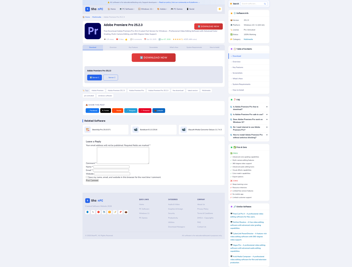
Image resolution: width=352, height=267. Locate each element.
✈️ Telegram (130, 110)
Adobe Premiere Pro (136, 90)
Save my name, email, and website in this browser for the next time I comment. (124, 177)
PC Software (144, 209)
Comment (91, 163)
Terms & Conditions (205, 213)
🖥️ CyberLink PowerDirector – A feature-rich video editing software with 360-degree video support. (248, 236)
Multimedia (96, 17)
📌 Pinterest (144, 110)
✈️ (104, 212)
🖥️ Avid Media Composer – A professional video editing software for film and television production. (248, 259)
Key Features (133, 47)
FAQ (199, 222)
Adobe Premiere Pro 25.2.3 (158, 90)
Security (171, 213)
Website (90, 173)
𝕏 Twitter (105, 110)
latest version (193, 90)
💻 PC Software (126, 9)
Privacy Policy (202, 209)
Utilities (171, 222)
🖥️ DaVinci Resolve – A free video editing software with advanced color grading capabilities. (247, 225)
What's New (174, 47)
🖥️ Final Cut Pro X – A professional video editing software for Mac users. (246, 215)
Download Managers (176, 227)
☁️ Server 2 (110, 77)
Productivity (173, 218)
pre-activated (89, 96)
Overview (113, 47)
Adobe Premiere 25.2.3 (116, 90)
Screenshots (153, 47)
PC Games (143, 218)
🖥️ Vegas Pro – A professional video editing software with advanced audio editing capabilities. (247, 248)
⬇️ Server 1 (94, 77)
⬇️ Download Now (208, 26)
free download (178, 90)
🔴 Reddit (117, 110)
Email (89, 170)
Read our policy (165, 2)
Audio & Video (174, 204)
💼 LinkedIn (158, 110)
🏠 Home (112, 9)
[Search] (265, 4)
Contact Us (201, 227)
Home (141, 204)
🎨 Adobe (162, 9)
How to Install (214, 47)
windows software (105, 96)
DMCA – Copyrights (205, 218)
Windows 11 (144, 213)
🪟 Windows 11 (145, 9)
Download (92, 47)
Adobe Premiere (97, 90)
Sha (95, 9)
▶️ (109, 212)
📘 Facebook (92, 110)
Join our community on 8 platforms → (186, 2)
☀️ (219, 9)
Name (89, 166)
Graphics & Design (175, 209)
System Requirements (194, 47)
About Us (201, 204)
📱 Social (190, 9)
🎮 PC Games (177, 9)
